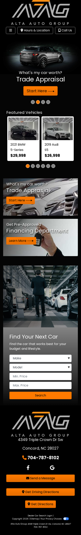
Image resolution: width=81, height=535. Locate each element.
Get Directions (41, 504)
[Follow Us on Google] (52, 467)
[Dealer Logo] (40, 12)
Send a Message (42, 478)
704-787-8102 (43, 458)
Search (40, 395)
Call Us (66, 30)
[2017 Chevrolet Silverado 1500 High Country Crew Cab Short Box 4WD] (47, 127)
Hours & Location (36, 30)
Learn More (18, 240)
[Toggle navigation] (10, 30)
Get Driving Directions (41, 492)
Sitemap (34, 518)
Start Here (37, 91)
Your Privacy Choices (51, 518)
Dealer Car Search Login (40, 515)
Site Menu (15, 38)
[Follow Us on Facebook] (28, 467)
